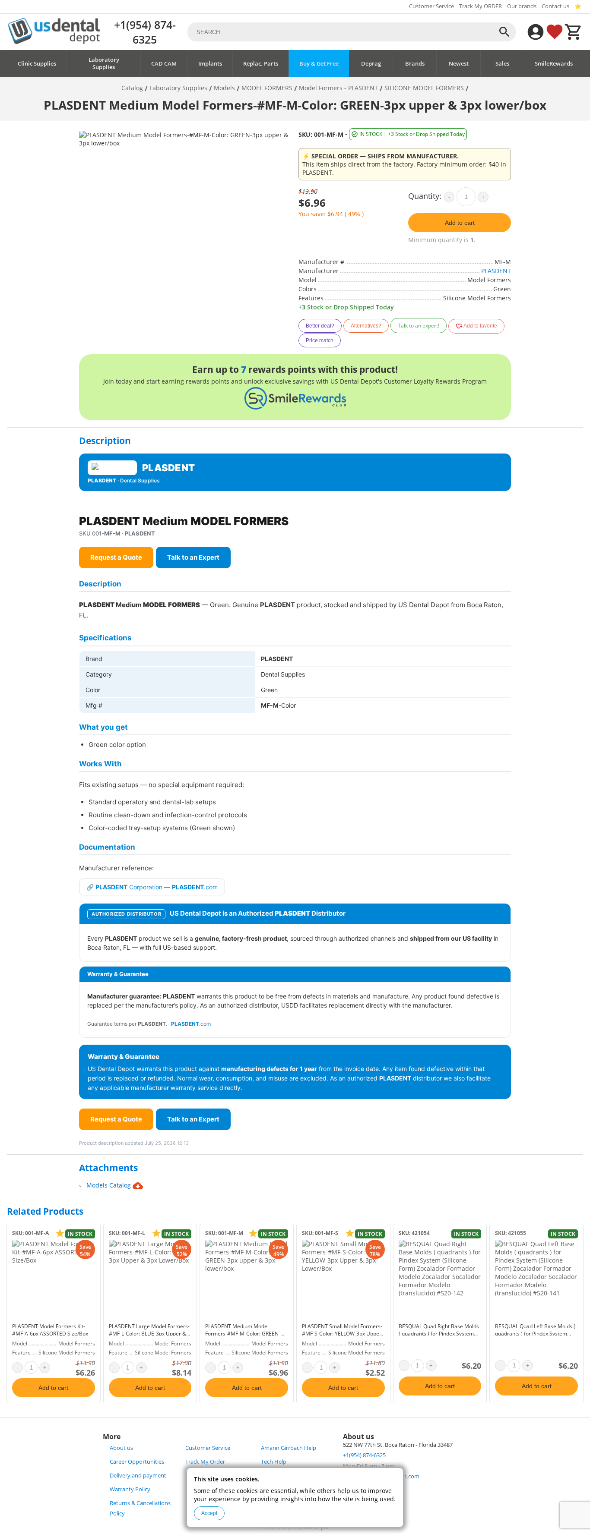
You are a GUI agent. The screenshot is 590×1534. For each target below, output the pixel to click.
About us (121, 1448)
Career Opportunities (137, 1461)
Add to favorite (480, 326)
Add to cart (460, 222)
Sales (502, 63)
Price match (319, 340)
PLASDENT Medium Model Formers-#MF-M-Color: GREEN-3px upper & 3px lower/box (242, 1334)
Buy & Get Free (319, 63)
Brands (415, 63)
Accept (209, 1513)
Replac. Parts (260, 63)
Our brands (521, 6)
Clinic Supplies (37, 63)
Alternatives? (366, 326)
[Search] (504, 31)
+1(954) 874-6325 (145, 32)
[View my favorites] (554, 31)
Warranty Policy (130, 1489)
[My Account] (535, 31)
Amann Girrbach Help (288, 1448)
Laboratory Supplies (104, 63)
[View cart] (573, 31)
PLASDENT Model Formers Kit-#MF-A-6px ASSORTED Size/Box (50, 1330)
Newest (459, 63)
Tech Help (273, 1461)
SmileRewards (554, 63)
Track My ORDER (480, 6)
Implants (210, 63)
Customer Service (431, 6)
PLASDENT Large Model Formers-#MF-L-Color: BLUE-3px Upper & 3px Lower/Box (149, 1334)
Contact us (555, 6)
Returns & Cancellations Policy (140, 1508)
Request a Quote (116, 557)
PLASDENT (496, 271)
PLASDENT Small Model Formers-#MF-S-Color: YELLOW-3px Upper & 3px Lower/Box (342, 1334)
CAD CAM (164, 63)
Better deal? (320, 326)
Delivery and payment (138, 1475)
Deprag (371, 63)
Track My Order (205, 1461)
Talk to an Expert (193, 557)
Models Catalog (109, 1185)
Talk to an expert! (418, 325)
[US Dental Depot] (54, 42)
